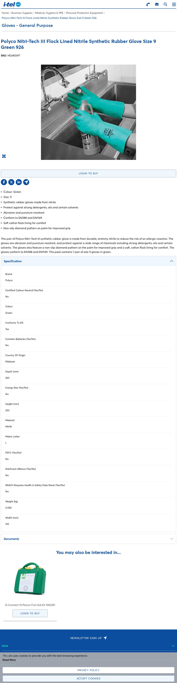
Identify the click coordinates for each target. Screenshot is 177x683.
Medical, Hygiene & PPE (49, 13)
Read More (9, 660)
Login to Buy (88, 173)
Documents (11, 539)
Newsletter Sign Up (86, 638)
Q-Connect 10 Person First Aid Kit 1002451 (30, 605)
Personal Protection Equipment (84, 13)
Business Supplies (21, 13)
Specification (13, 261)
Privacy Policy (88, 670)
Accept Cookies (88, 678)
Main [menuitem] (5, 645)
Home (5, 13)
